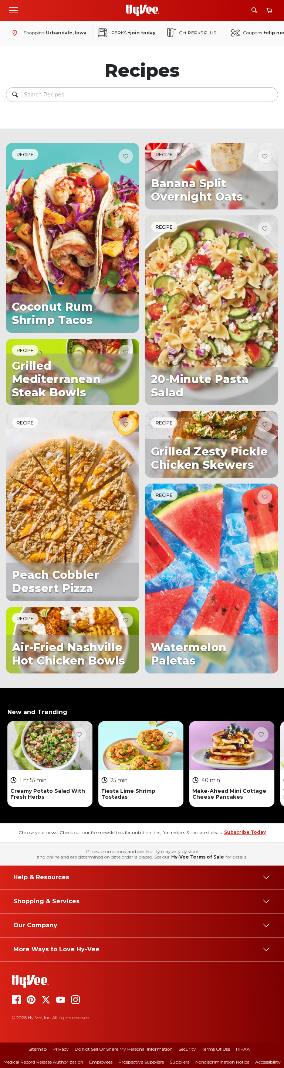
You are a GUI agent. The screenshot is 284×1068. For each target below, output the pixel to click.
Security (187, 1049)
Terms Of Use (216, 1049)
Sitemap (37, 1049)
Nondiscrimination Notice (222, 1062)
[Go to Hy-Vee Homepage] (142, 10)
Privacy (61, 1049)
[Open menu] (13, 10)
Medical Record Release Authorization (43, 1062)
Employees (100, 1062)
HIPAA (243, 1049)
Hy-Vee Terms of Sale (197, 857)
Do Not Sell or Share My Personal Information (124, 1049)
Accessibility (268, 1062)
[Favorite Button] (126, 156)
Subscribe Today (245, 832)
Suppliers (179, 1062)
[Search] (254, 10)
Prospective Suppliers (141, 1062)
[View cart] (269, 10)
